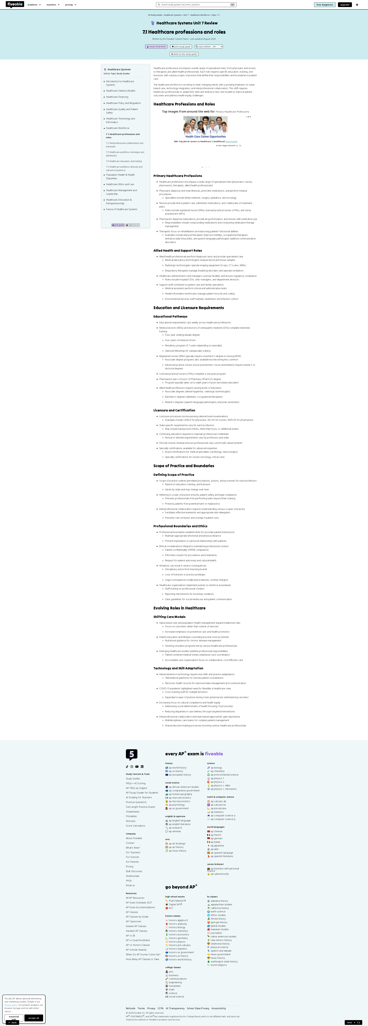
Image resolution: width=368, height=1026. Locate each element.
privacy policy (11, 1005)
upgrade (344, 4)
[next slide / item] (249, 142)
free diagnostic (325, 4)
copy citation (204, 46)
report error (133, 225)
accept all (33, 1018)
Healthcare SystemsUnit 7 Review (184, 23)
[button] (202, 166)
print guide (119, 225)
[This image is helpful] (237, 145)
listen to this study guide (185, 54)
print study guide (182, 46)
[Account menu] (357, 5)
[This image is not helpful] (240, 145)
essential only (14, 1018)
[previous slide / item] (162, 142)
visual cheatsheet (157, 46)
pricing (69, 4)
